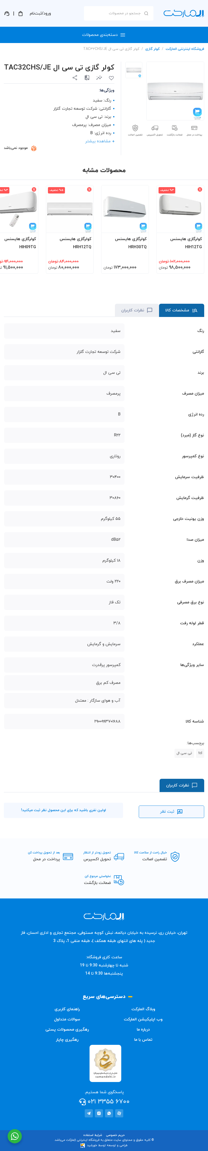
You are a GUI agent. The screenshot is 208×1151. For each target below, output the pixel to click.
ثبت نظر (167, 811)
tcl (200, 753)
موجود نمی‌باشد (16, 148)
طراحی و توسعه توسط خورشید (107, 1145)
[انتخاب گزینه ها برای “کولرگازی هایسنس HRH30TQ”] (140, 226)
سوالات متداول (67, 1019)
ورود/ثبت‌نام (40, 13)
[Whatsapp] (109, 1113)
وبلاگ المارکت (143, 1009)
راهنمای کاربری (67, 1009)
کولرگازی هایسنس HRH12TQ (75, 243)
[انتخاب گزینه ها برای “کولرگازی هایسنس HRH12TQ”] (85, 226)
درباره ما (143, 1029)
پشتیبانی (7, 13)
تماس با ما (143, 1040)
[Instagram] (99, 1113)
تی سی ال (184, 753)
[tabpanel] (134, 70)
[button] (99, 77)
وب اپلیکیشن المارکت (143, 1019)
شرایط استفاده (92, 1135)
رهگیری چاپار (67, 1040)
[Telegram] (89, 1113)
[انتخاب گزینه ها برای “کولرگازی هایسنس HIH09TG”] (29, 226)
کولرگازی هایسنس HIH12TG (186, 243)
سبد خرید (21, 13)
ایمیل (171, 57)
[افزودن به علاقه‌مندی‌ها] (111, 78)
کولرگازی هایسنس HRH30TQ (131, 243)
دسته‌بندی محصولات (100, 35)
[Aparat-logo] (119, 1113)
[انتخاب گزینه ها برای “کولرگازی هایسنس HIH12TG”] (195, 226)
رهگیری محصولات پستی (67, 1029)
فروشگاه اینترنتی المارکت (185, 49)
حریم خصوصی (115, 1135)
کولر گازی (152, 49)
